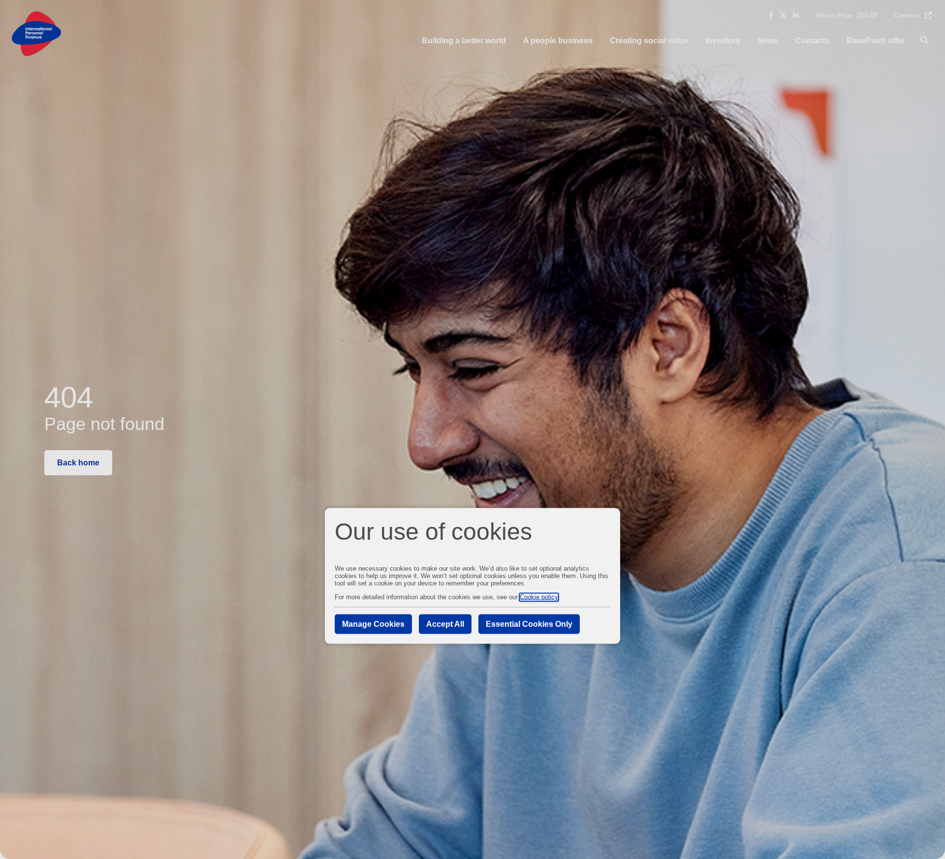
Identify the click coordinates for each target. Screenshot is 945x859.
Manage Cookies (373, 624)
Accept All (445, 624)
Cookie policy (539, 597)
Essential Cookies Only (529, 624)
